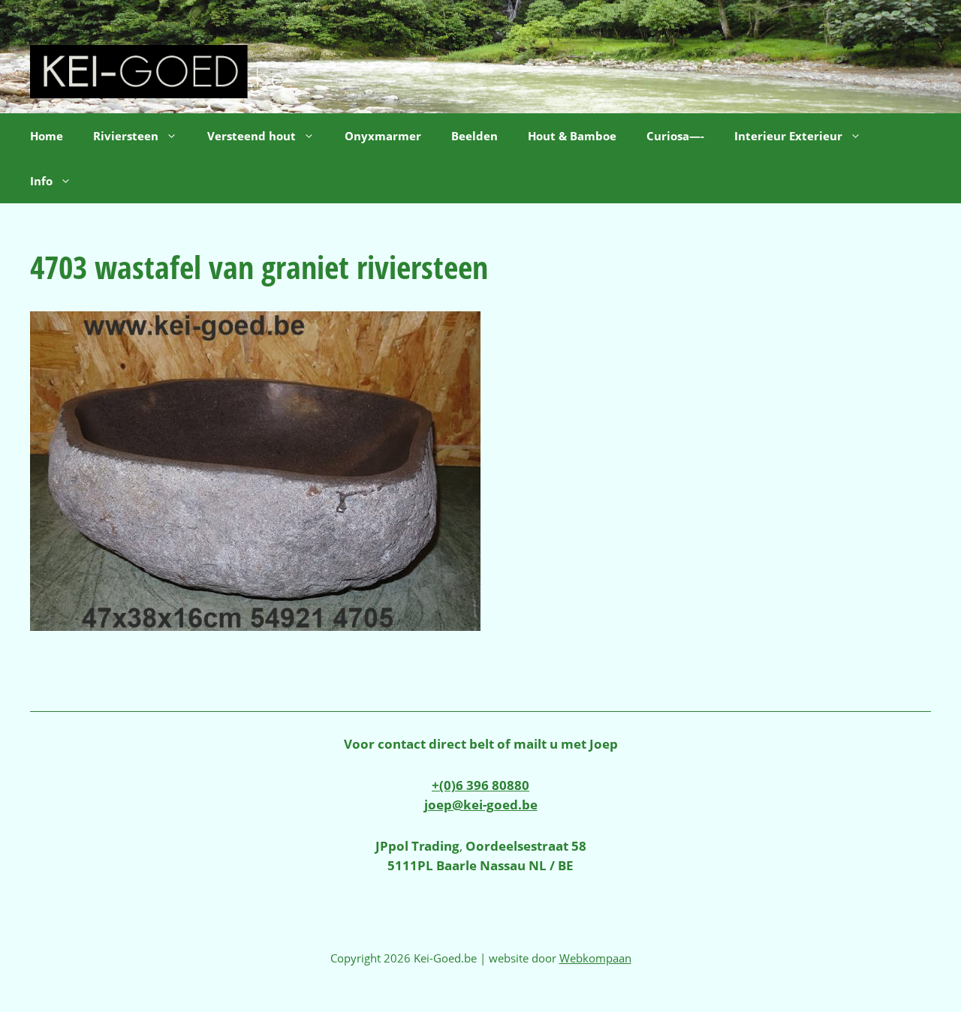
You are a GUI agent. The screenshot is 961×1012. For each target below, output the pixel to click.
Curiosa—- (675, 135)
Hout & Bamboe (572, 135)
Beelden (474, 135)
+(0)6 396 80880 (480, 785)
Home (46, 135)
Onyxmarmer (383, 135)
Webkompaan (595, 957)
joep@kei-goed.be (481, 804)
